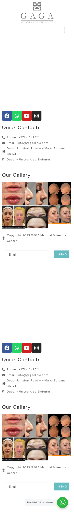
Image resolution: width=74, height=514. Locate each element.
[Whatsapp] (17, 116)
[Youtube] (27, 116)
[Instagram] (36, 116)
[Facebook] (7, 116)
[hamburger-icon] (60, 30)
